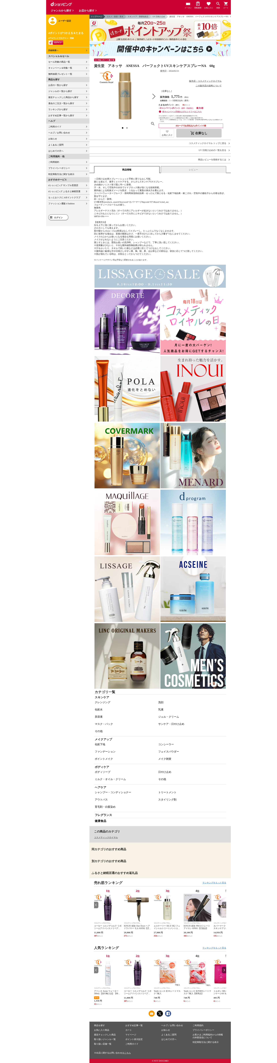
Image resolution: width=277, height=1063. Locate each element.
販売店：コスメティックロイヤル (205, 81)
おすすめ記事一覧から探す (61, 115)
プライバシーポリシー (59, 168)
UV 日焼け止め (159, 16)
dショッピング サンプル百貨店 (63, 185)
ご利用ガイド (54, 126)
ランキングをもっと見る (214, 883)
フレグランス (103, 815)
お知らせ (52, 139)
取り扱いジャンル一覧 (105, 1039)
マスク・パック (104, 724)
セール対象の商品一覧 (59, 62)
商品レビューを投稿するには (212, 160)
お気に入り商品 (101, 1030)
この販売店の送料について (209, 86)
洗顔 (160, 702)
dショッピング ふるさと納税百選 (64, 191)
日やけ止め (164, 772)
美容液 (99, 716)
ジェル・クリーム (168, 716)
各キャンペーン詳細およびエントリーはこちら (182, 111)
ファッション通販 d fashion (61, 203)
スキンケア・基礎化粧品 (138, 16)
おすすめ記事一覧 (134, 1025)
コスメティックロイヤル (106, 837)
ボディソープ (102, 772)
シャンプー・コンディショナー (113, 792)
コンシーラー (166, 744)
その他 (99, 731)
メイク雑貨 (164, 758)
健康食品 (100, 820)
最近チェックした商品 (105, 1035)
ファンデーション (105, 751)
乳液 (160, 709)
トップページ (96, 16)
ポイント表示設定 (134, 1039)
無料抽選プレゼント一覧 (60, 74)
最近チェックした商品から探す (63, 97)
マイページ (130, 1035)
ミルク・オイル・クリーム (110, 779)
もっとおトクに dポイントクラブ (64, 197)
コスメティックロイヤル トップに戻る (207, 143)
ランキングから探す (58, 109)
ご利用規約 (53, 162)
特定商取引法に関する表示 (61, 174)
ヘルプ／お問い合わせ (59, 133)
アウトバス (101, 799)
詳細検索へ (53, 50)
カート (128, 1030)
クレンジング (102, 702)
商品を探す (99, 1025)
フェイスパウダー (168, 751)
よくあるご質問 (55, 145)
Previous (96, 905)
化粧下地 (100, 744)
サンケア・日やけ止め (171, 724)
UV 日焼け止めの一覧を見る (212, 150)
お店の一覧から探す (58, 85)
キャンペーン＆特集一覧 (60, 68)
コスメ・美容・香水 (114, 16)
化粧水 (99, 709)
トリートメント (167, 792)
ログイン (58, 217)
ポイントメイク (104, 758)
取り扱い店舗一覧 (102, 1044)
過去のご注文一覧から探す (61, 103)
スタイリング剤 (167, 799)
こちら (127, 1053)
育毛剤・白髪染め (105, 806)
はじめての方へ (55, 151)
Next (224, 905)
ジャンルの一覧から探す (60, 91)
